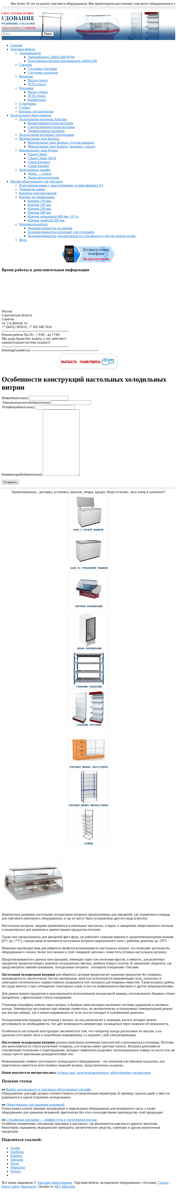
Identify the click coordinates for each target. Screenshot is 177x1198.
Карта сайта (10, 1186)
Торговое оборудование (54, 1182)
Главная (16, 45)
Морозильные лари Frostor (38, 150)
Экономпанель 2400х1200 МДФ (51, 57)
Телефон (18, 407)
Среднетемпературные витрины (51, 127)
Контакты (29, 1186)
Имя (15, 398)
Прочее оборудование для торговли (36, 181)
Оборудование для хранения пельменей (35, 1104)
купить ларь (66, 1072)
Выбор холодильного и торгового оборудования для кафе (48, 1089)
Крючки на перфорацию (37, 197)
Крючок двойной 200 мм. (46, 220)
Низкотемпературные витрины (50, 123)
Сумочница (27, 103)
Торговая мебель (22, 49)
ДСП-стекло (37, 84)
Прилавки (26, 88)
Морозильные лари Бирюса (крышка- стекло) (61, 146)
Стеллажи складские (43, 72)
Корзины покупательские (38, 193)
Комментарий (22, 474)
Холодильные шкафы (35, 170)
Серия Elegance (39, 162)
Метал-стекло (38, 80)
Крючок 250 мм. (39, 208)
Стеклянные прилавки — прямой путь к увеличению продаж (51, 1120)
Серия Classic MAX (42, 158)
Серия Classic (37, 154)
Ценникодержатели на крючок (50, 228)
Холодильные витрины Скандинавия (46, 135)
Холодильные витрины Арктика (43, 119)
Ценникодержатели (33, 224)
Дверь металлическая (43, 177)
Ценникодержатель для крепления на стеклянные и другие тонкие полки (82, 236)
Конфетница (37, 100)
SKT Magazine (64, 1186)
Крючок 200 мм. (39, 205)
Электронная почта (26, 402)
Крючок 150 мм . (40, 201)
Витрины (26, 76)
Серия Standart (38, 166)
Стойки (24, 107)
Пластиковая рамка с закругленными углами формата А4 (61, 185)
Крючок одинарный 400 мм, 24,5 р (53, 216)
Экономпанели (30, 53)
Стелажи (25, 65)
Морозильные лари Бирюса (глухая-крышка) (61, 142)
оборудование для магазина (130, 1072)
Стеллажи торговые (42, 68)
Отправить (10, 482)
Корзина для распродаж (36, 111)
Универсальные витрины (46, 131)
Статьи (163, 1182)
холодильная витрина (93, 1072)
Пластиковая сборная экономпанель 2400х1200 (62, 61)
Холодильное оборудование (30, 115)
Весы (23, 240)
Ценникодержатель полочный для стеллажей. (61, 232)
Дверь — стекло (39, 173)
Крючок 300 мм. (39, 212)
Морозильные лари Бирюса (39, 138)
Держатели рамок (32, 189)
